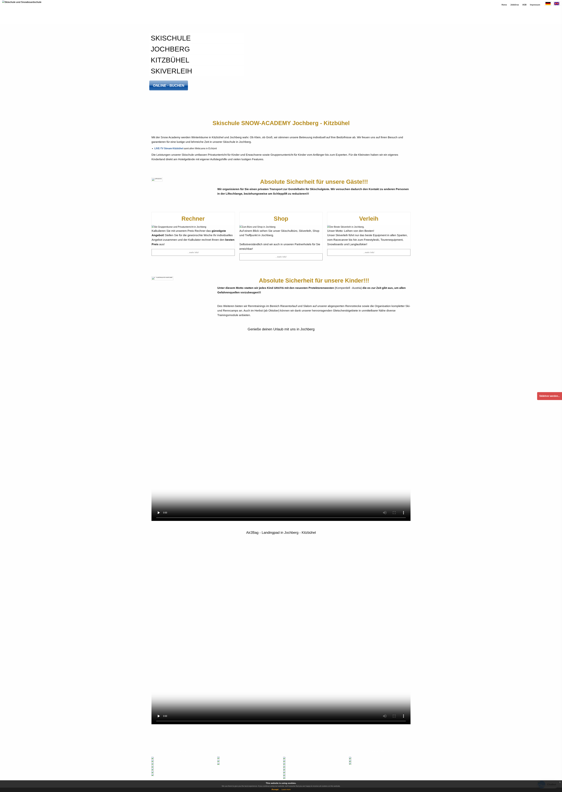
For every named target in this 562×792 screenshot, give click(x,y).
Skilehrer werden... (549, 396)
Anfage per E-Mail (233, 764)
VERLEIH (158, 772)
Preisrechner (238, 758)
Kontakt (290, 761)
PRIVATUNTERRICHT (164, 763)
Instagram (356, 761)
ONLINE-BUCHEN (162, 775)
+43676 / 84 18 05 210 (243, 761)
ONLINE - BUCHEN (168, 85)
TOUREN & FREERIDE (164, 766)
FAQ (288, 766)
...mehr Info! (193, 252)
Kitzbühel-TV (292, 763)
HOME (157, 758)
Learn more (286, 789)
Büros (289, 758)
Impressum (291, 772)
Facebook (356, 758)
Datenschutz (292, 777)
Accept (275, 789)
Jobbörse (290, 769)
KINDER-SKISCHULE (164, 761)
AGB (288, 775)
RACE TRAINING (162, 769)
